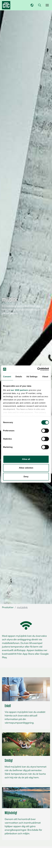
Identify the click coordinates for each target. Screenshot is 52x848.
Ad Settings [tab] (31, 376)
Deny (26, 476)
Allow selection (26, 468)
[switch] (45, 431)
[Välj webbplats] (32, 5)
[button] (39, 5)
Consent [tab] (7, 376)
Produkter (8, 607)
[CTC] (6, 5)
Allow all (26, 459)
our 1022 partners (19, 390)
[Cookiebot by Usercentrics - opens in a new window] (37, 369)
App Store (28, 653)
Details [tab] (18, 376)
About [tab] (45, 376)
